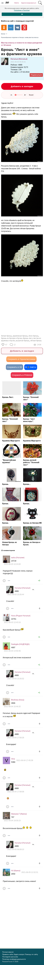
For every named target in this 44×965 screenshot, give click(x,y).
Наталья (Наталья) (19, 59)
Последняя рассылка (10, 957)
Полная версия (8, 952)
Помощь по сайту (31, 954)
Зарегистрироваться (28, 3)
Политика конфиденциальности (14, 959)
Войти (16, 3)
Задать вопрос (19, 954)
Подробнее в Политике (22, 10)
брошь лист (27, 338)
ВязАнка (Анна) (17, 700)
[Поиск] (40, 3)
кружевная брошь (20, 336)
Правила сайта (7, 954)
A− (12, 95)
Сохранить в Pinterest (22, 375)
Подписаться (36, 75)
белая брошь (6, 336)
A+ (25, 95)
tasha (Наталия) (17, 558)
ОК (22, 14)
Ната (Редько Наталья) (20, 616)
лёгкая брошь (36, 341)
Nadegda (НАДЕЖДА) (20, 644)
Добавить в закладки (22, 86)
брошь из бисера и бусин (11, 338)
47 (6, 345)
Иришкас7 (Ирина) (19, 814)
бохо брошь (33, 336)
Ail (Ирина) (15, 871)
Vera (13, 759)
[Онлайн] (9, 589)
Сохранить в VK (14, 367)
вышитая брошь (22, 341)
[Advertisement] (22, 309)
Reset (31, 95)
